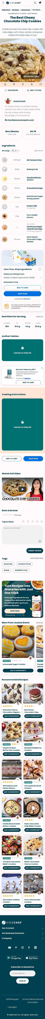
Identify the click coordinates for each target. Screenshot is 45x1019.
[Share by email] (40, 84)
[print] (5, 84)
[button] (3, 2)
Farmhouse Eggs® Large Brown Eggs (34, 227)
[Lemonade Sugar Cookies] (18, 649)
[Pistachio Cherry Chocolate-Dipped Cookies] (12, 702)
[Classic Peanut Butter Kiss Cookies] (12, 740)
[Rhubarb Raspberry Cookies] (33, 740)
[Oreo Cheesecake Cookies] (33, 892)
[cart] (39, 2)
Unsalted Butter (34, 177)
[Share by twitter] (32, 84)
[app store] (32, 957)
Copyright (12, 1007)
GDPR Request (12, 999)
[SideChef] (11, 923)
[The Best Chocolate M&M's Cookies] (12, 854)
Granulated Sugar (35, 188)
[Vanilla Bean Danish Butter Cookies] (12, 816)
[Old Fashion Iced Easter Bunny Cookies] (12, 778)
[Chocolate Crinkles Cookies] (12, 892)
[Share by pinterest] (14, 84)
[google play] (14, 957)
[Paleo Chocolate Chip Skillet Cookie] (33, 816)
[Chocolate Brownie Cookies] (33, 778)
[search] (35, 2)
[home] (13, 2)
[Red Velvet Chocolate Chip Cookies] (33, 702)
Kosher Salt (32, 206)
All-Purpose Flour (34, 160)
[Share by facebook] (23, 84)
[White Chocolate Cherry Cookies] (33, 854)
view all (39, 622)
